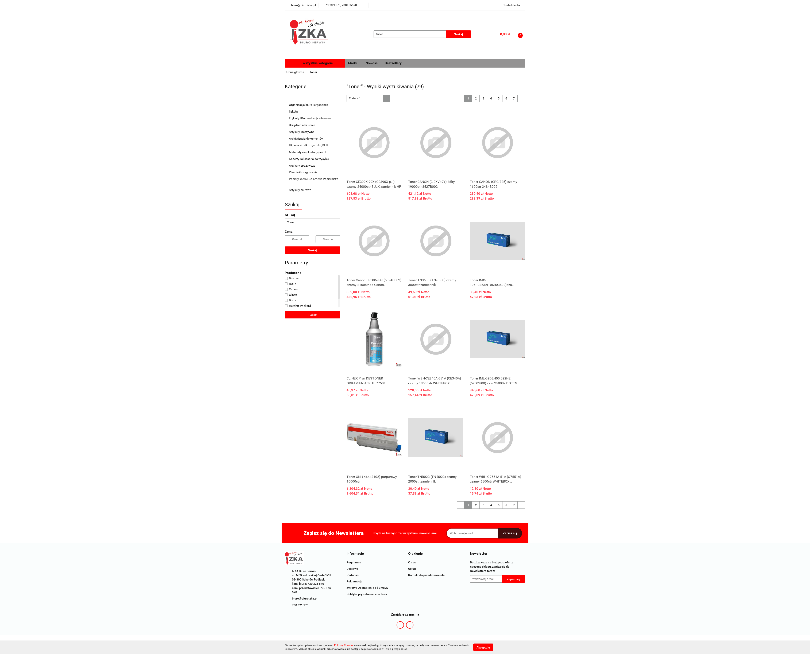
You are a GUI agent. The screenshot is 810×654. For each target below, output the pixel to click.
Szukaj (312, 250)
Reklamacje (354, 581)
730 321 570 (300, 605)
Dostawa (352, 568)
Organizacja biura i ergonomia (309, 104)
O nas (412, 562)
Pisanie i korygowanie (303, 172)
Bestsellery (393, 63)
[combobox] (368, 98)
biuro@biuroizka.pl (304, 598)
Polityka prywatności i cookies (367, 594)
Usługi (412, 568)
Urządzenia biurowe (302, 125)
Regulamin (354, 562)
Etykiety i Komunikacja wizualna (310, 118)
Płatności (353, 575)
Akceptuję (483, 647)
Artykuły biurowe (300, 190)
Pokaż (312, 315)
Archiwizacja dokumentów (306, 138)
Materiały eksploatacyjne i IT (308, 152)
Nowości (372, 63)
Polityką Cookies (343, 645)
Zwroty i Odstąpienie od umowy (367, 587)
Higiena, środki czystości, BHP (309, 145)
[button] (355, 553)
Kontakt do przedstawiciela (426, 575)
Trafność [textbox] (354, 98)
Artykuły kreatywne (302, 131)
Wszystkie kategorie (317, 63)
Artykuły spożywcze (302, 165)
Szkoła (293, 111)
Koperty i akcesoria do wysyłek (309, 158)
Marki (353, 63)
